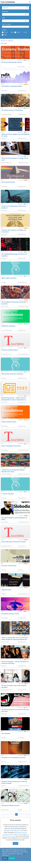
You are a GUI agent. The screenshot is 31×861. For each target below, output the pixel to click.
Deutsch (6, 32)
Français (25, 32)
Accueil (3, 40)
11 (29, 814)
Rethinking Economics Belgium (18, 834)
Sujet (3, 18)
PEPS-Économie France (8, 836)
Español (18, 32)
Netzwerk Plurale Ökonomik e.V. (12, 830)
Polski (5, 34)
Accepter (11, 858)
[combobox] (15, 27)
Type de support (6, 24)
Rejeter (5, 858)
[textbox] (15, 27)
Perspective (5, 11)
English (12, 32)
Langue (4, 29)
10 (26, 814)
